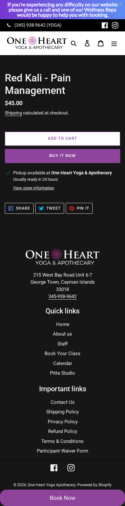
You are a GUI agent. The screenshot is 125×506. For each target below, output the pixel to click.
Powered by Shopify (94, 485)
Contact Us (63, 402)
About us (62, 334)
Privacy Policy (63, 422)
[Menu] (114, 43)
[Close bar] (121, 4)
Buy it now (62, 155)
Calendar (62, 363)
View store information (33, 188)
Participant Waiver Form (62, 451)
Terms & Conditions (62, 441)
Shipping (13, 112)
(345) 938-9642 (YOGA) (38, 25)
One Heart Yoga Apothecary (52, 485)
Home (62, 324)
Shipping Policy (62, 412)
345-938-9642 (62, 296)
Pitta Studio (62, 373)
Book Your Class (62, 353)
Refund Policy (62, 431)
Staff (62, 344)
